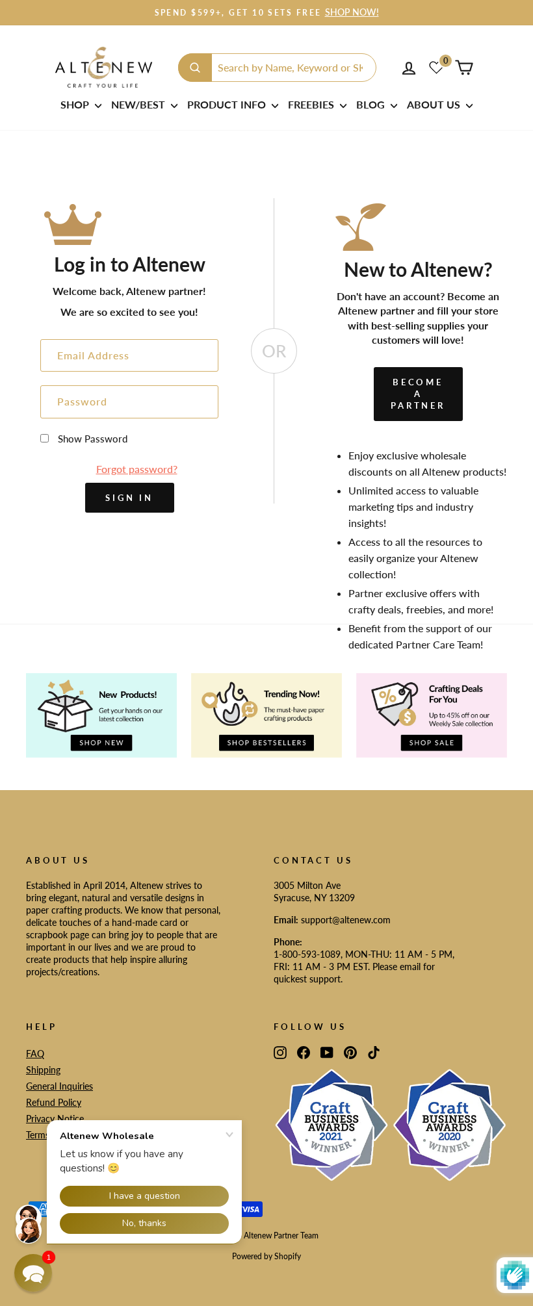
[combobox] (277, 67)
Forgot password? (136, 469)
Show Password (92, 438)
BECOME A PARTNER (418, 394)
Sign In (129, 498)
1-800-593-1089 (307, 954)
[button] (33, 1273)
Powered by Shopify (266, 1256)
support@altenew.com (346, 920)
